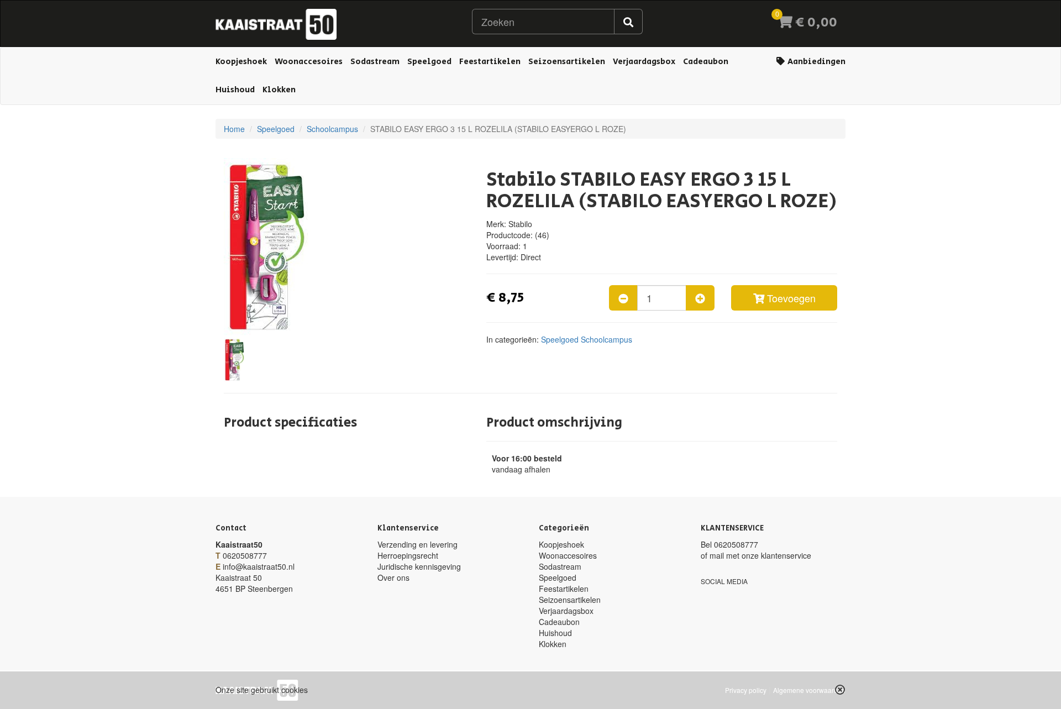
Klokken (279, 90)
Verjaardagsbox (644, 61)
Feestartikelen (490, 61)
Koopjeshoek (241, 61)
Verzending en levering (417, 544)
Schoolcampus (332, 128)
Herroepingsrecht (407, 555)
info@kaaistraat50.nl (259, 566)
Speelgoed (429, 61)
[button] (840, 689)
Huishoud (235, 90)
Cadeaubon (705, 61)
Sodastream (375, 61)
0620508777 (245, 555)
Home (234, 128)
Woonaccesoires (309, 61)
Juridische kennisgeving (419, 566)
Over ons (393, 577)
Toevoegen (790, 298)
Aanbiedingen (815, 61)
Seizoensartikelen (566, 61)
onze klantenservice (776, 555)
